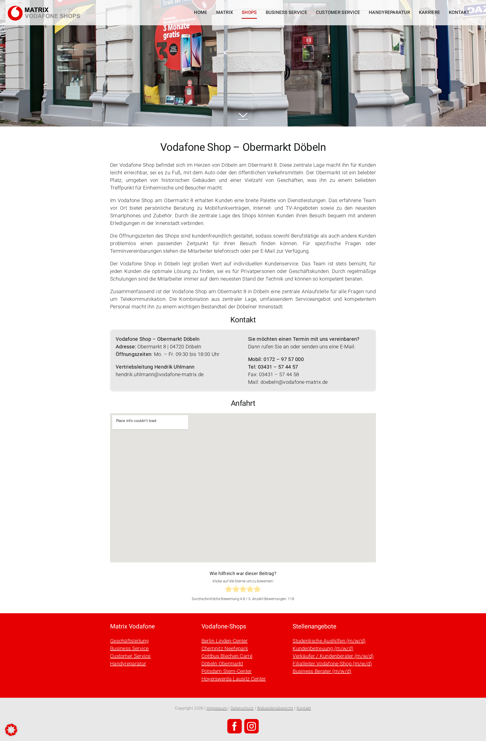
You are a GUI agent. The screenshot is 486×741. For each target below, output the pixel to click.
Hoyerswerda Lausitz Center (233, 679)
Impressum (217, 708)
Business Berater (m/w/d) (322, 671)
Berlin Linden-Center (224, 641)
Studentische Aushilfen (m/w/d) (329, 641)
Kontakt (304, 708)
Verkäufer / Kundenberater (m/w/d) (333, 656)
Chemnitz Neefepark (224, 648)
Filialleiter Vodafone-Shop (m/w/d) (332, 664)
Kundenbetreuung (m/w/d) (323, 648)
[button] (11, 730)
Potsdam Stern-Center (226, 671)
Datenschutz (242, 708)
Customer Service (130, 656)
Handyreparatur (128, 664)
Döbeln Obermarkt (222, 664)
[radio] (228, 590)
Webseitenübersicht (275, 708)
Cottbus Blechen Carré (226, 656)
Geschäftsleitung (129, 641)
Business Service (129, 648)
